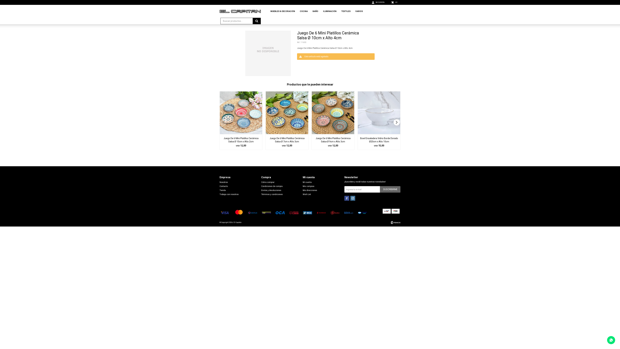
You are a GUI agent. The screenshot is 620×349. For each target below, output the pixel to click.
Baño (315, 11)
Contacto (224, 186)
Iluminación (329, 11)
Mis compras (308, 186)
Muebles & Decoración (282, 11)
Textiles (346, 11)
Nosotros (224, 182)
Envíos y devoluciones (271, 190)
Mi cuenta (307, 182)
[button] (396, 122)
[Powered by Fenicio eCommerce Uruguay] (395, 222)
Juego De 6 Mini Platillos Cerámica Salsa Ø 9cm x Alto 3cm (333, 140)
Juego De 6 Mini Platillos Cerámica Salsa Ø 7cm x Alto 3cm (287, 140)
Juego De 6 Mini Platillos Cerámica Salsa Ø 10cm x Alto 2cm (241, 140)
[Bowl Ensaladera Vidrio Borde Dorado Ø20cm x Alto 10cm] (379, 112)
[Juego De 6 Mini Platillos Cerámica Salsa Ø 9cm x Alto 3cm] (333, 112)
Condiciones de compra (272, 186)
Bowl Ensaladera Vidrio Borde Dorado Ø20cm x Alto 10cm (379, 140)
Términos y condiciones (272, 194)
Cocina (304, 11)
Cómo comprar (267, 182)
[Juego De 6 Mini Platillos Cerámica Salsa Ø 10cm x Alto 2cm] (241, 112)
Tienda (223, 190)
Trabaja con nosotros (229, 194)
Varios (359, 11)
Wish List (307, 194)
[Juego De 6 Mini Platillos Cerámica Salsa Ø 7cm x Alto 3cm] (287, 112)
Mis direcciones (310, 190)
